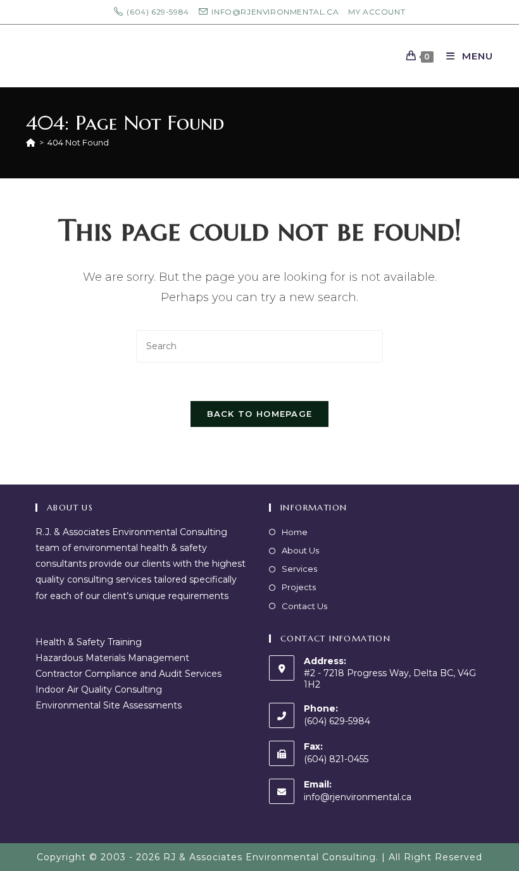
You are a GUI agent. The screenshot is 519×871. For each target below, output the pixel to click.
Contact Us (304, 606)
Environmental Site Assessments (108, 705)
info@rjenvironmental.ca (357, 797)
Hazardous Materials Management (112, 658)
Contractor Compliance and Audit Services (128, 673)
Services (299, 569)
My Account (376, 11)
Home (295, 532)
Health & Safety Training (88, 642)
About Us (300, 550)
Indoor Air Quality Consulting (98, 689)
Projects (299, 587)
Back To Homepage (260, 414)
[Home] (30, 142)
